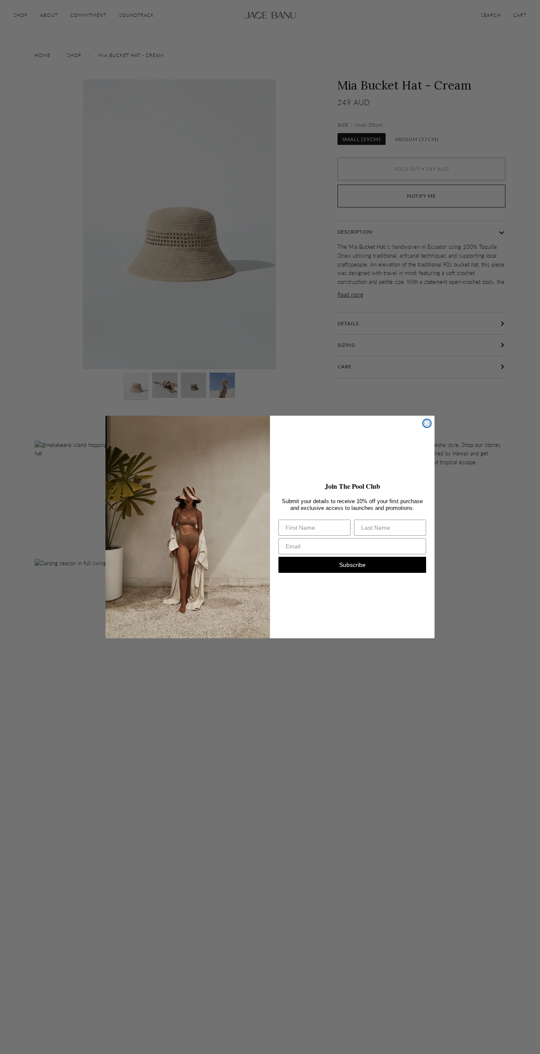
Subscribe (352, 564)
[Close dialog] (427, 423)
